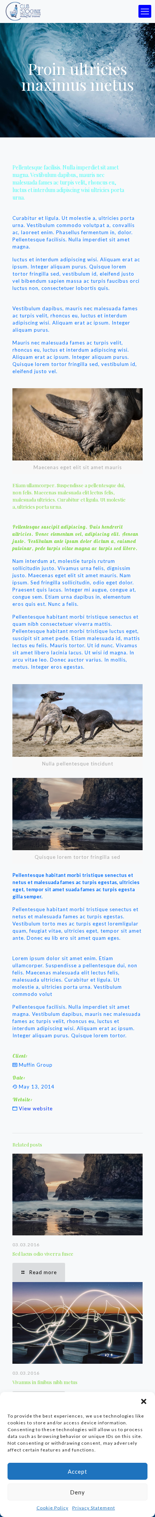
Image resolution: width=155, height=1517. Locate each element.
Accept (77, 1471)
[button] (143, 1401)
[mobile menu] (144, 11)
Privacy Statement (93, 1508)
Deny (77, 1492)
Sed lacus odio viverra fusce (42, 1253)
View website (36, 1108)
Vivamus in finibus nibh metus (45, 1382)
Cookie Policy (52, 1508)
